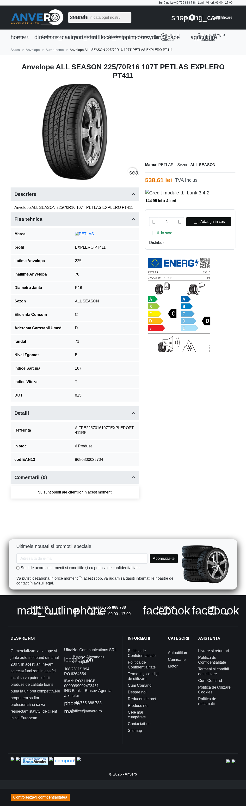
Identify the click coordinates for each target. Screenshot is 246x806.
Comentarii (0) (30, 477)
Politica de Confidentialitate (142, 653)
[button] (217, 17)
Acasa (20, 37)
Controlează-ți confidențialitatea (40, 797)
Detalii (21, 413)
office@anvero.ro (83, 711)
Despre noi (137, 692)
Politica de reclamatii (207, 701)
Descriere (25, 194)
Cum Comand (140, 685)
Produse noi (138, 706)
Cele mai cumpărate (137, 714)
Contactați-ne (139, 724)
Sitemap (135, 730)
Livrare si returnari (213, 651)
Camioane (115, 37)
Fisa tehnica (28, 219)
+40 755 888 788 (184, 2)
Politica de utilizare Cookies (214, 689)
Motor (141, 37)
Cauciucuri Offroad (167, 37)
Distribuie (170, 243)
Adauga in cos (209, 221)
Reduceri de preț (142, 699)
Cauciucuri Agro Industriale (208, 37)
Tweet (178, 243)
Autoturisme (49, 37)
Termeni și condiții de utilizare (143, 676)
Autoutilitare (83, 37)
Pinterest (186, 243)
